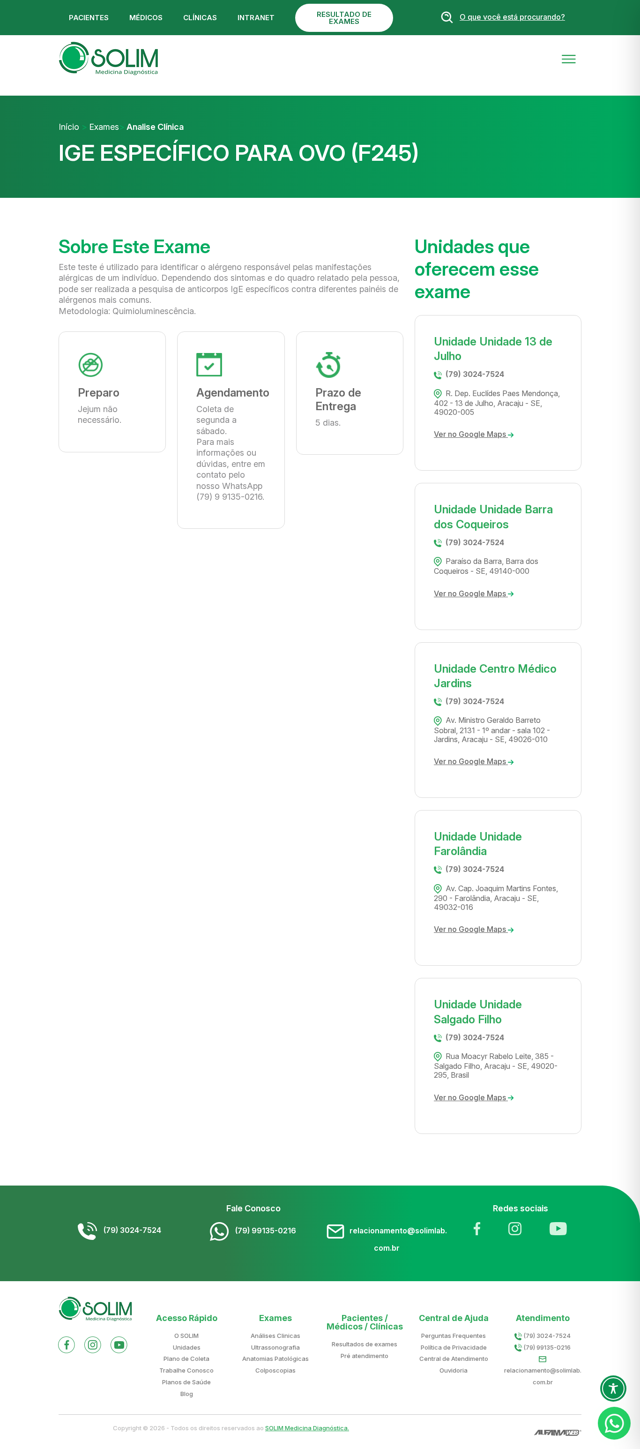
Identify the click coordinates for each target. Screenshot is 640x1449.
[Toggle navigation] (568, 58)
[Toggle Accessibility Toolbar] (613, 1388)
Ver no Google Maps (471, 434)
